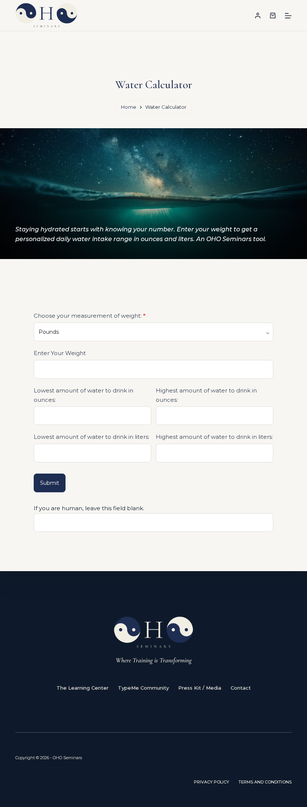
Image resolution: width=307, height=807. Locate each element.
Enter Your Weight (60, 353)
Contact (241, 688)
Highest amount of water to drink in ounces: (206, 395)
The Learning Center (83, 688)
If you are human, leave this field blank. (89, 508)
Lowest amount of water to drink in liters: (91, 436)
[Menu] (288, 15)
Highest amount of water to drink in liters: (214, 436)
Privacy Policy (211, 782)
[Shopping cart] (273, 15)
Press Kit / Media (199, 688)
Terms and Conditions (265, 782)
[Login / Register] (258, 15)
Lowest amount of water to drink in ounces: (83, 395)
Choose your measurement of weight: (90, 315)
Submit (49, 483)
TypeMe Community (143, 688)
